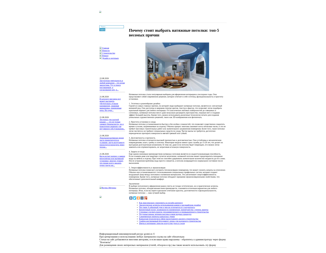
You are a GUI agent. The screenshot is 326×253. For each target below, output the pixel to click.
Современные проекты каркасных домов (157, 216)
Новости (106, 51)
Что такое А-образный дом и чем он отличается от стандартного (167, 207)
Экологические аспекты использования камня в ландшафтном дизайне (170, 205)
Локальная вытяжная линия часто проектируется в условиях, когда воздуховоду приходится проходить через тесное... (112, 142)
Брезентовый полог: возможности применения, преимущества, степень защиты (173, 210)
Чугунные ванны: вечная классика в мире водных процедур (165, 214)
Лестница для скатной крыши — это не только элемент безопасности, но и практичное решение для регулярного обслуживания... (112, 124)
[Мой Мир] (142, 198)
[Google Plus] (145, 198)
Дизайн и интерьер (110, 58)
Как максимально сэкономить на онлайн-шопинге (161, 203)
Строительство (108, 53)
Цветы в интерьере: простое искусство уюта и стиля (162, 223)
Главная (105, 48)
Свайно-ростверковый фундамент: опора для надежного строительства (170, 221)
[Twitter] (134, 198)
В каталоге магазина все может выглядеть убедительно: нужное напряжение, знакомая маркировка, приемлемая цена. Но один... (110, 104)
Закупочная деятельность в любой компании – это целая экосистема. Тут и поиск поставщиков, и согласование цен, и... (112, 85)
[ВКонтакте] (130, 198)
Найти (102, 30)
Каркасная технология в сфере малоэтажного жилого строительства (168, 219)
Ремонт (105, 56)
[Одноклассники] (138, 198)
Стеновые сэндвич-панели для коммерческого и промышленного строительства (174, 212)
